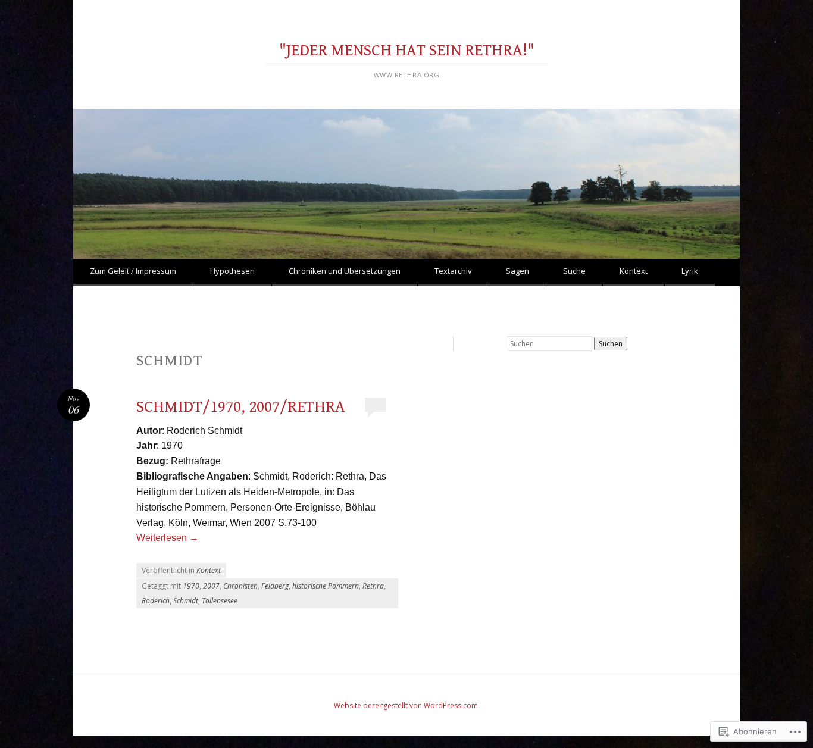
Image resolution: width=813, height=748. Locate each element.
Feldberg (275, 586)
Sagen (517, 270)
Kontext (634, 270)
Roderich (156, 601)
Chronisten (240, 586)
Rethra (373, 586)
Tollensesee (219, 601)
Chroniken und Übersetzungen (345, 270)
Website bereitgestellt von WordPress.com (406, 705)
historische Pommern (325, 586)
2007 (211, 586)
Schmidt (185, 601)
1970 (191, 586)
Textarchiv (453, 270)
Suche (574, 270)
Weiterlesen (167, 538)
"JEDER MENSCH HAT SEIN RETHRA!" (406, 50)
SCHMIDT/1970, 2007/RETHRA (240, 407)
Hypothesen (232, 270)
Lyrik (689, 270)
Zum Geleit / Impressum (133, 270)
